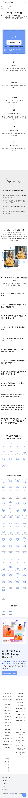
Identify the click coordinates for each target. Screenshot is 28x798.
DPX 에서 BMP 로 (5, 8)
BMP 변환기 (15, 6)
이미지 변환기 (7, 6)
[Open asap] (24, 795)
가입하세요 (9, 50)
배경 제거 (9, 661)
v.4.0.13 (13, 793)
